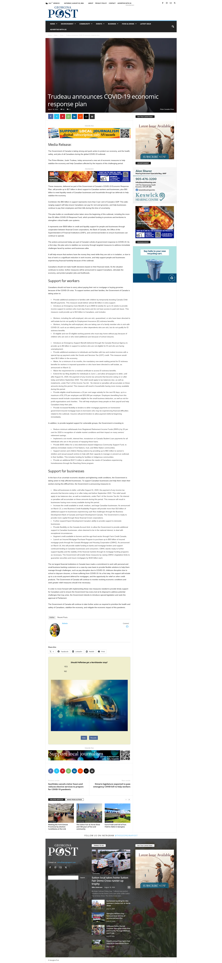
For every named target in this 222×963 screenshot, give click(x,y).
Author (51, 617)
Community (84, 24)
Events (99, 24)
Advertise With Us (124, 3)
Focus (61, 35)
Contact (112, 3)
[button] (173, 26)
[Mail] (170, 3)
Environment (67, 24)
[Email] (86, 116)
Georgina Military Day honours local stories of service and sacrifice (116, 915)
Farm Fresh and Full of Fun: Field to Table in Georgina (115, 825)
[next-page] (129, 799)
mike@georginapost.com (66, 862)
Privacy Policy (101, 3)
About (90, 3)
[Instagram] (166, 3)
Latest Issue (145, 24)
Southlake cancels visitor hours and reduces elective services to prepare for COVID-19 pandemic (66, 787)
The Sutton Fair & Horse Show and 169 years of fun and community (88, 826)
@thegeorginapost (126, 835)
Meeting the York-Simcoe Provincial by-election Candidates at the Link (58, 826)
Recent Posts (62, 617)
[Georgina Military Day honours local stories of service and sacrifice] (98, 917)
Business (112, 24)
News (52, 24)
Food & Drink (128, 24)
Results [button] (93, 738)
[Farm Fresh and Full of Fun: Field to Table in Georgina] (117, 813)
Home (50, 35)
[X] (174, 3)
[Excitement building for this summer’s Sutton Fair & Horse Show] (98, 904)
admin (65, 623)
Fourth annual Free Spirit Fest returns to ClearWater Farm (118, 942)
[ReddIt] (80, 116)
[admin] (55, 630)
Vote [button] (84, 738)
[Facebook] (162, 3)
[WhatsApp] (68, 116)
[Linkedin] (74, 116)
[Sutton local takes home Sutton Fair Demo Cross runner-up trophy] (111, 862)
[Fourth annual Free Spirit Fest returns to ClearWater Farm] (98, 945)
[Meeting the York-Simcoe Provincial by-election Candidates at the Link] (61, 813)
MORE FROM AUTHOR (74, 800)
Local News (52, 822)
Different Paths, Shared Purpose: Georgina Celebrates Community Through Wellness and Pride (118, 929)
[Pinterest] (62, 116)
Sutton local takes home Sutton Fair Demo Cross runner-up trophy (110, 880)
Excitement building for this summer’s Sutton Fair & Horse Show (118, 903)
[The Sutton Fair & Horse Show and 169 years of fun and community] (89, 813)
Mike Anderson (97, 887)
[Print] (92, 116)
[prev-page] (126, 799)
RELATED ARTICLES (56, 800)
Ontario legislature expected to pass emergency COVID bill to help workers (111, 785)
